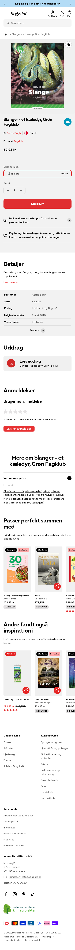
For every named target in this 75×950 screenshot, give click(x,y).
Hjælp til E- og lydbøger (54, 748)
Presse (7, 760)
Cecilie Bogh (14, 133)
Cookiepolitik (10, 821)
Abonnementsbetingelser (18, 815)
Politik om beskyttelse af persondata (20, 936)
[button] (10, 710)
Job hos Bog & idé (13, 766)
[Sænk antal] (8, 190)
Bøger (46, 491)
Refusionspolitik (48, 936)
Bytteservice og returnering (50, 772)
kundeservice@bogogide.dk (25, 876)
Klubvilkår (8, 839)
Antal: (6, 183)
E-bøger (55, 491)
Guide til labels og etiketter (51, 756)
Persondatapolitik (13, 845)
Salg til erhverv (49, 780)
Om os (7, 742)
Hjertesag (9, 754)
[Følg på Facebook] (5, 894)
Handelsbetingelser (14, 833)
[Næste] (71, 4)
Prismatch (46, 764)
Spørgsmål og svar (51, 742)
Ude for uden (41, 699)
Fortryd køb (48, 798)
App (43, 786)
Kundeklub (47, 792)
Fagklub (18, 141)
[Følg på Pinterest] (23, 894)
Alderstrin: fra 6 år (13, 491)
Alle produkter (33, 491)
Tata (37, 595)
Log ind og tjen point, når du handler (37, 3)
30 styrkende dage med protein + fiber (17, 595)
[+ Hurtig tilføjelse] (57, 586)
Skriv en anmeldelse (19, 428)
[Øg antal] (21, 190)
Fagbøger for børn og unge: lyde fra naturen (28, 494)
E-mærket (9, 827)
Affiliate (8, 748)
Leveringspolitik (32, 940)
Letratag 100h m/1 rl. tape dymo (17, 699)
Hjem (6, 34)
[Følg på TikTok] (32, 894)
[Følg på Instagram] (14, 894)
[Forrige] (4, 4)
